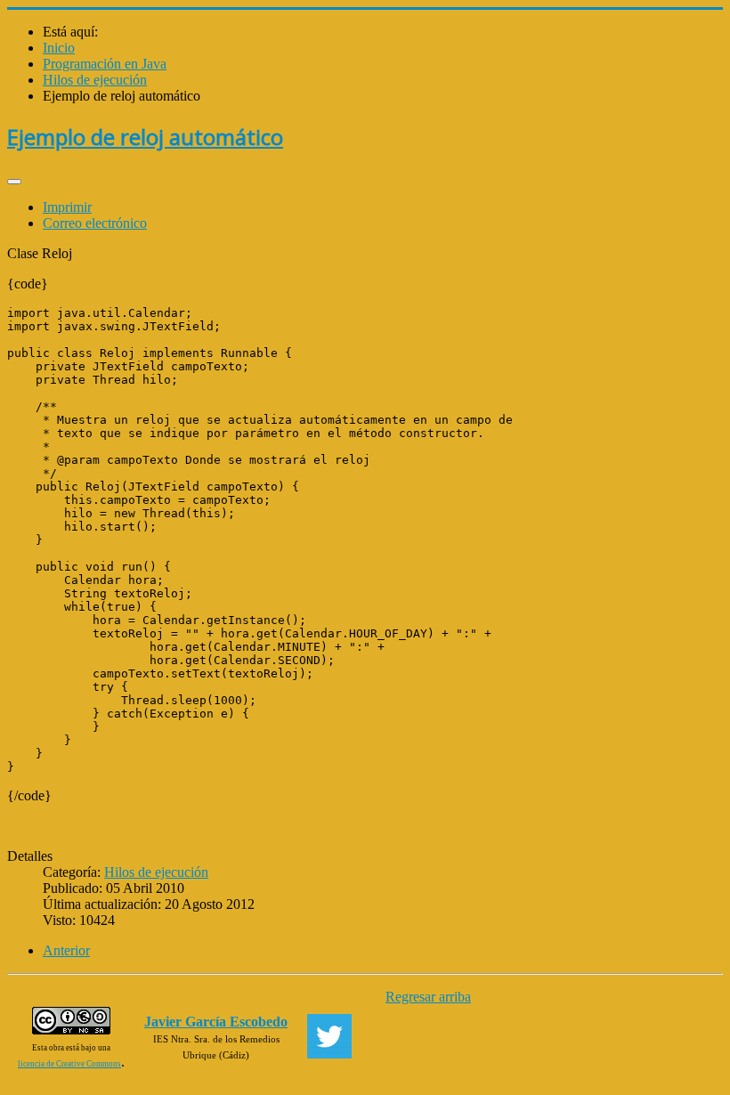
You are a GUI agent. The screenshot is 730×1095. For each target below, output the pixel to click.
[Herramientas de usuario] (14, 181)
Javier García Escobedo (216, 1021)
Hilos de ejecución (156, 872)
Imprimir (67, 207)
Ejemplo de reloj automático (145, 136)
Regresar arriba (428, 996)
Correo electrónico (95, 223)
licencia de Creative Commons (69, 1063)
